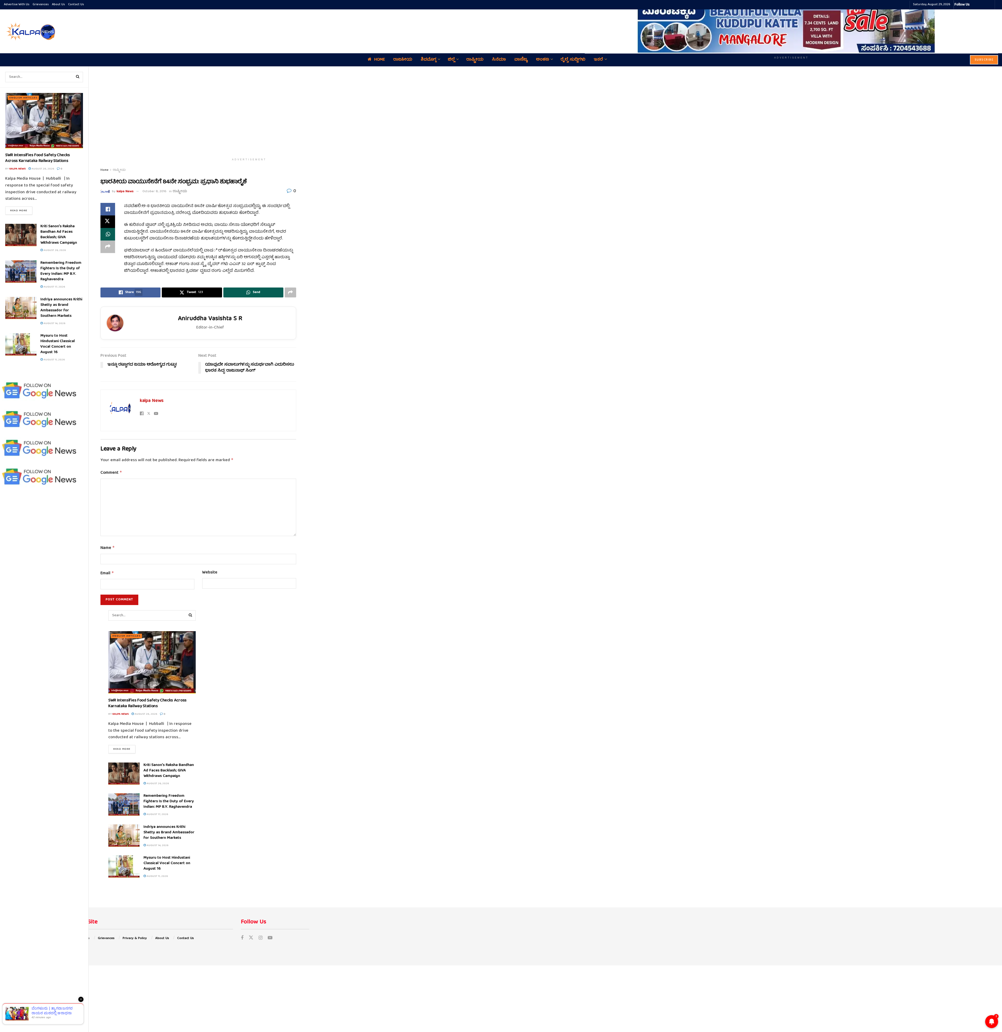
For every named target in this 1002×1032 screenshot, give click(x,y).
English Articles (23, 98)
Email (107, 573)
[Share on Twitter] (107, 221)
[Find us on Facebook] (242, 938)
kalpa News (17, 168)
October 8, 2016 (154, 192)
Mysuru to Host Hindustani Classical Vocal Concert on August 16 (57, 344)
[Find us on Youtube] (270, 938)
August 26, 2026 (54, 250)
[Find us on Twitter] (251, 938)
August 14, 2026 (54, 323)
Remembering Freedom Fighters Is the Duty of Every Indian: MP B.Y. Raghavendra (60, 271)
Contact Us (76, 4)
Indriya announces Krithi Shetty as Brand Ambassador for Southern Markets (61, 307)
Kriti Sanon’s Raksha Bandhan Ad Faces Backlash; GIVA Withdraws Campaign (58, 234)
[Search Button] (78, 77)
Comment (111, 473)
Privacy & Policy (135, 938)
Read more (21, 210)
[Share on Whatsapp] (107, 234)
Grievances (41, 4)
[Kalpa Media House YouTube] (990, 4)
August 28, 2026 (42, 168)
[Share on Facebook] (107, 209)
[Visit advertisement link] (791, 28)
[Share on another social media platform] (107, 247)
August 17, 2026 (54, 286)
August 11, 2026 (54, 359)
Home (104, 170)
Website (209, 573)
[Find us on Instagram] (261, 938)
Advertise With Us (16, 4)
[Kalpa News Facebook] (974, 4)
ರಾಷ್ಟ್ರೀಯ (119, 170)
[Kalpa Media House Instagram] (980, 4)
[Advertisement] (249, 111)
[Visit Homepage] (30, 31)
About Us (58, 4)
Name (107, 548)
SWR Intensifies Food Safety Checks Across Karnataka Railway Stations (37, 158)
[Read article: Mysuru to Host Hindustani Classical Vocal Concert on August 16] (21, 344)
